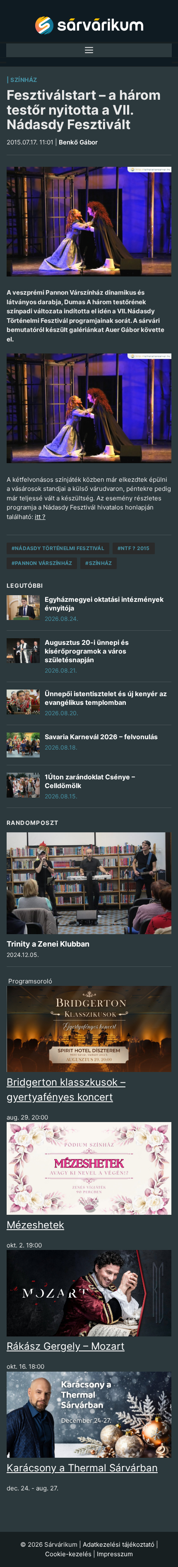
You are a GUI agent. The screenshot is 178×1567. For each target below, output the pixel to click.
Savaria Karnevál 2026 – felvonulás (101, 737)
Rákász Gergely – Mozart (66, 1346)
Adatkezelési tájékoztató (118, 1544)
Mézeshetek (35, 1225)
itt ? (40, 517)
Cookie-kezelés (68, 1554)
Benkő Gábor (78, 142)
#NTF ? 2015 (134, 548)
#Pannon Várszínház (42, 563)
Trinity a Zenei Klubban (48, 944)
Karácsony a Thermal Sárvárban (82, 1468)
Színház (23, 79)
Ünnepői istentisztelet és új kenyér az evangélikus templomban (106, 698)
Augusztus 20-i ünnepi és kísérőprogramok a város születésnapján (87, 651)
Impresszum (115, 1554)
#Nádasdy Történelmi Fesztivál (58, 548)
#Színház (98, 563)
